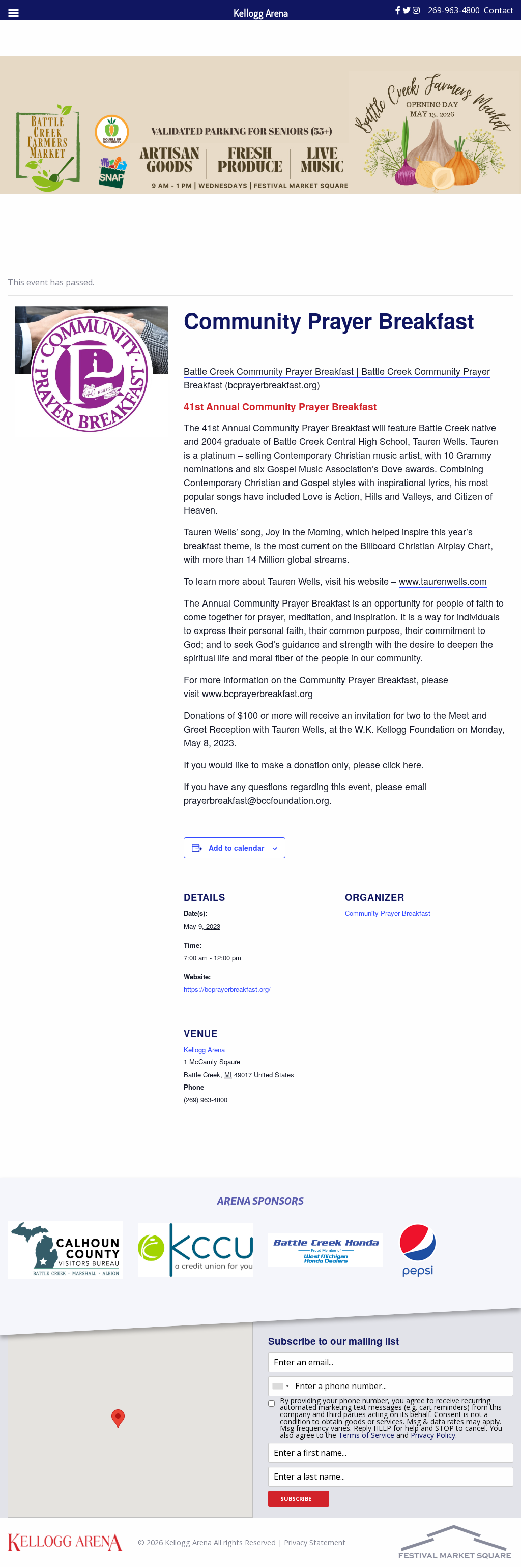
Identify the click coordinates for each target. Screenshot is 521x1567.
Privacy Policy (433, 1435)
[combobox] (280, 1386)
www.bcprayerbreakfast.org (257, 693)
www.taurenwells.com (443, 580)
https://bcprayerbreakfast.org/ (227, 989)
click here (402, 764)
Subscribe (295, 1498)
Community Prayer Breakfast (387, 913)
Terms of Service (366, 1435)
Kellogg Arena (204, 1049)
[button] (118, 1418)
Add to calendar (236, 847)
